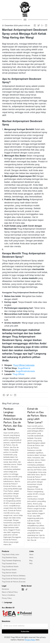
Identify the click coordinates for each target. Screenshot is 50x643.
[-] (22, 589)
